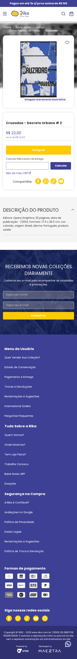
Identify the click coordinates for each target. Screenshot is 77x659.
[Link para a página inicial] (7, 27)
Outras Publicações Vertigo (24, 30)
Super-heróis (23, 27)
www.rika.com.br (41, 632)
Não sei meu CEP (17, 173)
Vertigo (40, 27)
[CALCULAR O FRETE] (60, 166)
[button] (63, 14)
